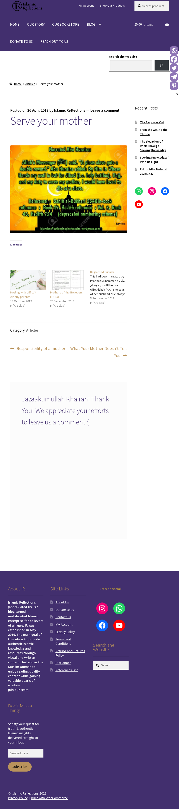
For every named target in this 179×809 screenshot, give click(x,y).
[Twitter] (174, 68)
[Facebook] (174, 59)
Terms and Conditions (63, 641)
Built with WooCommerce (49, 798)
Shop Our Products (112, 5)
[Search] (162, 65)
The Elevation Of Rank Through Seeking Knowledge (153, 146)
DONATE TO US (21, 41)
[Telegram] (174, 76)
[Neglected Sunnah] (110, 287)
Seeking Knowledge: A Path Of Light (154, 159)
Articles (30, 84)
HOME (14, 24)
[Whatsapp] (174, 50)
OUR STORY (36, 24)
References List (66, 670)
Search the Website (123, 56)
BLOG (91, 24)
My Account (86, 5)
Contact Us (63, 617)
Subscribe (19, 767)
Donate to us (64, 610)
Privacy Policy (65, 632)
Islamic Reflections (69, 110)
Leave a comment (104, 110)
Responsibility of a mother (40, 348)
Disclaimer (63, 663)
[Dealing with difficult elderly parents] (28, 280)
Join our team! (18, 690)
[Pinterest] (174, 85)
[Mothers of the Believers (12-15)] (68, 280)
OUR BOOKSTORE (65, 24)
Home (18, 84)
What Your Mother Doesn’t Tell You (98, 351)
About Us (62, 602)
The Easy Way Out (152, 122)
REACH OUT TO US (54, 41)
